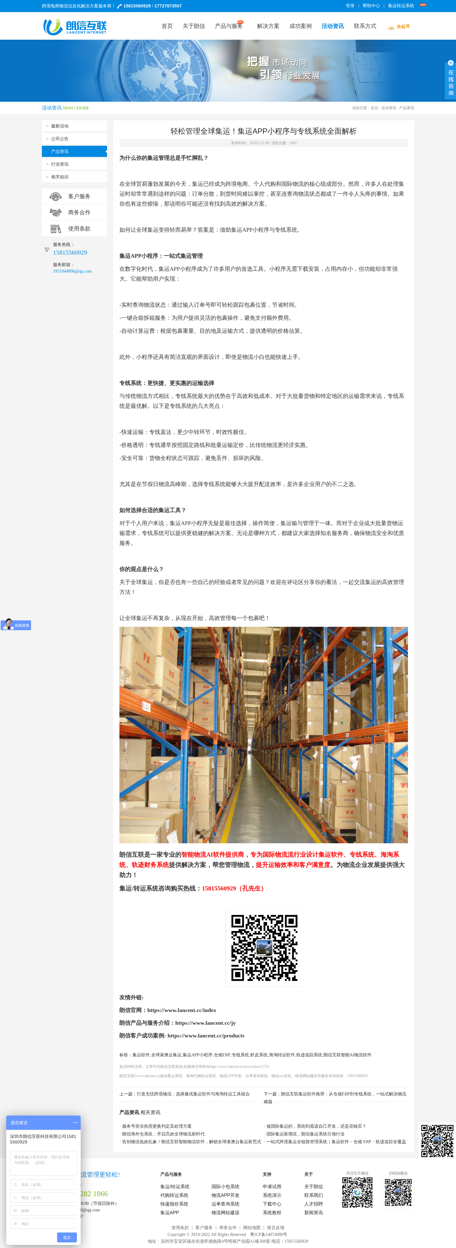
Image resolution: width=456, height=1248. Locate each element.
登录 (350, 5)
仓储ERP (222, 1055)
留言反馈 (275, 1227)
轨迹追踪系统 (309, 1055)
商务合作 (79, 212)
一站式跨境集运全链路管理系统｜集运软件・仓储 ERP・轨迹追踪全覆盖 (336, 1141)
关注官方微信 (357, 1173)
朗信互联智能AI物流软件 (348, 1055)
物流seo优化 (281, 1076)
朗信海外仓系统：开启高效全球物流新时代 (163, 1134)
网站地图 (252, 1227)
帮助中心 (371, 5)
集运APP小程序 (197, 1055)
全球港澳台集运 (166, 1055)
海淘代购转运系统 (201, 1076)
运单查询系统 (256, 1076)
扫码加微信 (398, 1173)
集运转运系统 (401, 5)
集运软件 (141, 1055)
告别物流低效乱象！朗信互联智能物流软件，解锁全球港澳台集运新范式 (191, 1141)
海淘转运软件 (282, 1055)
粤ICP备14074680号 (268, 1234)
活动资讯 (388, 108)
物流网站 (302, 1076)
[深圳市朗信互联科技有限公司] (79, 27)
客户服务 (79, 196)
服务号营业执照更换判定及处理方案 (157, 1126)
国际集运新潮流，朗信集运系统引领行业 (305, 1134)
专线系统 (240, 1055)
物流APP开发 (231, 1076)
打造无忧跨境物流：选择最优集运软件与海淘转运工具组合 (193, 1094)
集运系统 (175, 1076)
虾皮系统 (259, 1055)
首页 (374, 108)
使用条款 (79, 228)
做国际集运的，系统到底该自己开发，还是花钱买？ (316, 1126)
